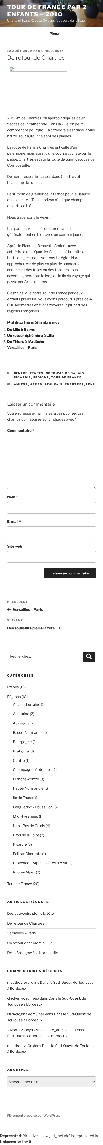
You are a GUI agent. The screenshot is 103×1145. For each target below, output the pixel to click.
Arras (36, 384)
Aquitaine (21, 714)
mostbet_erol (18, 982)
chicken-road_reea (23, 998)
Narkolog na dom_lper (25, 1014)
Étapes (37, 373)
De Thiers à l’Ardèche (25, 342)
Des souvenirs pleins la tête (30, 913)
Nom (12, 497)
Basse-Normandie (28, 732)
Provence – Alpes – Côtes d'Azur (40, 863)
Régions (41, 377)
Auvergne (21, 723)
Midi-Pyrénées (25, 816)
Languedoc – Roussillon (33, 807)
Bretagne (21, 751)
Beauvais (54, 384)
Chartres (74, 384)
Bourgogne (22, 742)
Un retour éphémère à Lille (30, 336)
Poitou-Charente (27, 854)
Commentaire (20, 430)
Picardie (22, 377)
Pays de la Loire (26, 835)
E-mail (14, 522)
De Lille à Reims (21, 330)
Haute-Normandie (28, 788)
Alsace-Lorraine (26, 704)
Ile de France (23, 798)
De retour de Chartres (25, 923)
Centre (21, 373)
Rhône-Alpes (24, 872)
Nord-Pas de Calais (65, 373)
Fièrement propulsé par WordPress (34, 1115)
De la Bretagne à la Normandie (32, 953)
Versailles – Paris (22, 348)
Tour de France (66, 377)
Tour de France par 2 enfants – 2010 (47, 11)
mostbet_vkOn (19, 1046)
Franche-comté (26, 779)
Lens (90, 384)
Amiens (21, 384)
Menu (54, 33)
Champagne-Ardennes (32, 770)
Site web (14, 546)
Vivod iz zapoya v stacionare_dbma (36, 1030)
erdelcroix (52, 50)
